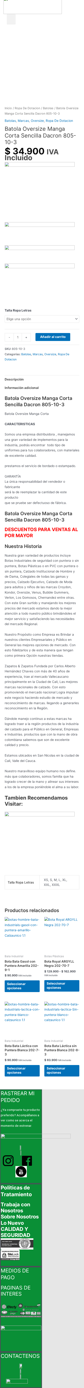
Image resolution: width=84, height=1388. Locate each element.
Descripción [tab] (14, 379)
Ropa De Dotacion (27, 108)
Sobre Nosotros (20, 1217)
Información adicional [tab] (22, 388)
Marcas (23, 121)
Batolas (48, 108)
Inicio (8, 108)
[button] (11, 19)
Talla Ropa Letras (18, 310)
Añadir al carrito (53, 337)
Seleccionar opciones (16, 986)
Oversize (37, 121)
